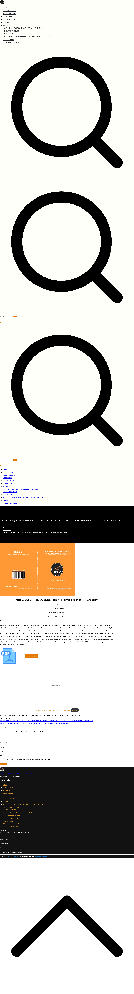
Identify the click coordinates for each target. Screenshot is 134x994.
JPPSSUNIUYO (13, 856)
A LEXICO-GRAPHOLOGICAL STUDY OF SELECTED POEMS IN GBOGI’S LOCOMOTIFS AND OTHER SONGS (34, 723)
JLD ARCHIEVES (8, 34)
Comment (3, 743)
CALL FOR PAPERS (9, 19)
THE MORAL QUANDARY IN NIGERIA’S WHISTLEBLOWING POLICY (52, 710)
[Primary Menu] (0, 322)
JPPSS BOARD (8, 16)
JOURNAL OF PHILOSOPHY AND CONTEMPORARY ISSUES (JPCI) (26, 37)
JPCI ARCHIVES (8, 40)
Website (2, 755)
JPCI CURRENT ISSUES (11, 43)
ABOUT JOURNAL (9, 14)
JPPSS (5, 8)
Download (74, 710)
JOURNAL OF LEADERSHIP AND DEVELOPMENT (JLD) (22, 28)
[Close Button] (0, 465)
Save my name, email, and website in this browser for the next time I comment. (26, 759)
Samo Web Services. (41, 856)
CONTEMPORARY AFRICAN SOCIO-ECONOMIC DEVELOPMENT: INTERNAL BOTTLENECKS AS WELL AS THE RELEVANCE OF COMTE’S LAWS (46, 721)
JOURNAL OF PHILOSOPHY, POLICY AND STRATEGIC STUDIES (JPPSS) (16, 773)
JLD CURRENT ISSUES (11, 31)
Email (2, 751)
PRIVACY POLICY (8, 821)
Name (2, 747)
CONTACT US (8, 22)
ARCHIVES (7, 25)
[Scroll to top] (67, 992)
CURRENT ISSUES (9, 11)
